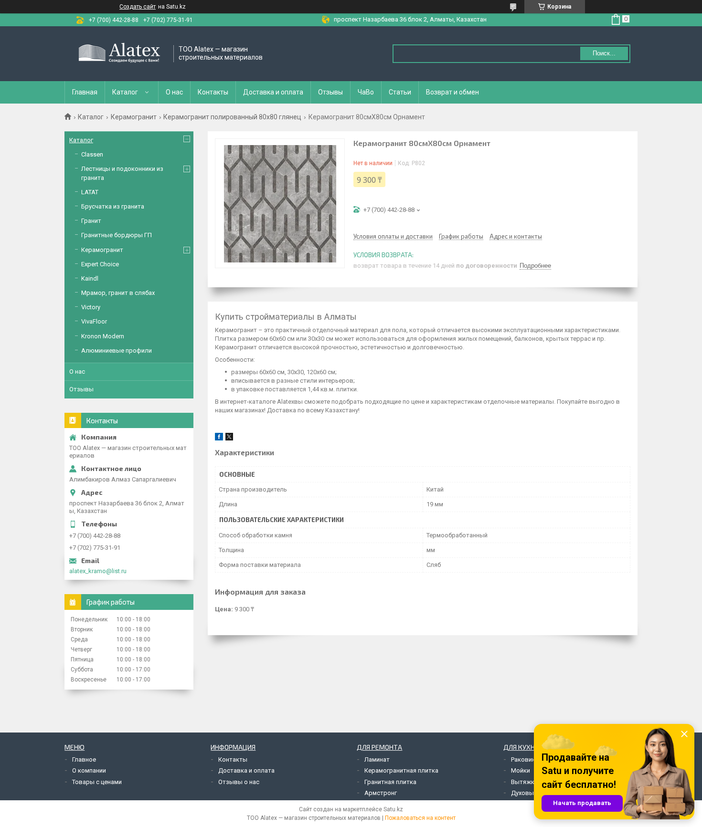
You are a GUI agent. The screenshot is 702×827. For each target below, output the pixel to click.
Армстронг (380, 792)
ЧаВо (366, 92)
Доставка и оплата (273, 92)
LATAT (89, 192)
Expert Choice (100, 264)
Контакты (213, 92)
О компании (89, 770)
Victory (90, 307)
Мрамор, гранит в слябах (118, 292)
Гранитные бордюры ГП (116, 235)
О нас (174, 92)
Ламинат (377, 759)
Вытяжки (524, 781)
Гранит (91, 220)
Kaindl (89, 278)
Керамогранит (134, 117)
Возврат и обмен (452, 92)
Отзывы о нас (238, 781)
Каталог (125, 92)
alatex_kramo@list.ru (98, 571)
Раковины (525, 759)
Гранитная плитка (390, 781)
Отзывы (330, 92)
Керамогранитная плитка (401, 770)
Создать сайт (137, 6)
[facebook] (219, 438)
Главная (84, 92)
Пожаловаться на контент (420, 818)
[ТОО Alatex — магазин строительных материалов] (119, 54)
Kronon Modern (102, 336)
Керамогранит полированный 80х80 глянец (232, 117)
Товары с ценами (97, 781)
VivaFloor (94, 321)
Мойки (520, 770)
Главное (84, 759)
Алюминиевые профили (116, 350)
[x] (229, 438)
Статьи (400, 92)
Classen (92, 154)
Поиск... (604, 53)
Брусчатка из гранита (112, 206)
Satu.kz (393, 809)
